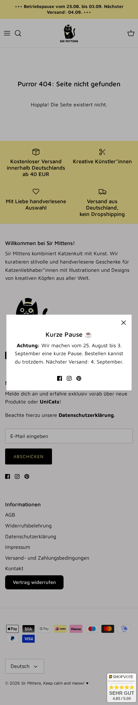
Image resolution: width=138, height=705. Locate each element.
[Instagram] (69, 378)
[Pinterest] (78, 378)
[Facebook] (59, 378)
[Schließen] (123, 323)
